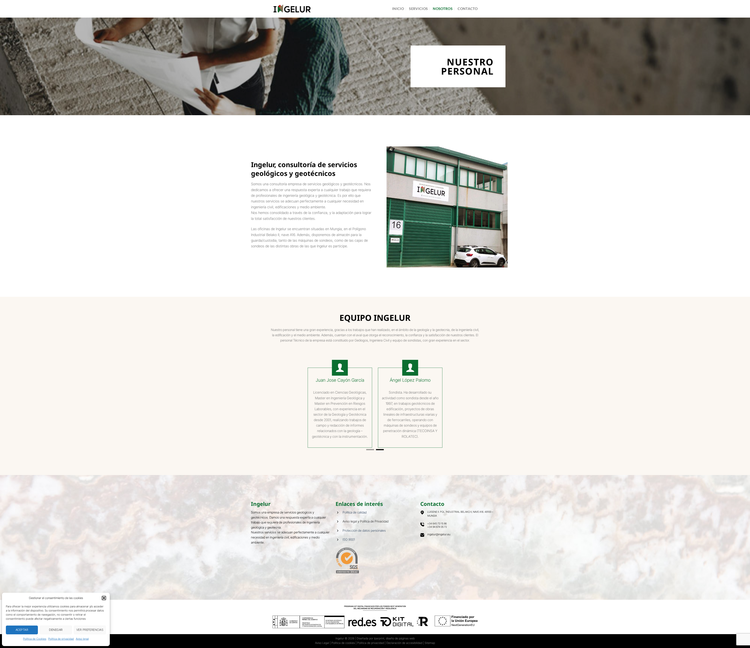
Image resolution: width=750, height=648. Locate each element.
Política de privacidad (61, 638)
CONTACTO (468, 9)
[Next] (501, 401)
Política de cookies (343, 632)
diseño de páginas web (400, 627)
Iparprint (379, 627)
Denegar (55, 630)
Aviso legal (82, 638)
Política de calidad (355, 501)
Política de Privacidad (374, 510)
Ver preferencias (89, 630)
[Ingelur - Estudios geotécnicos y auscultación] (292, 8)
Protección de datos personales (364, 519)
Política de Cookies (34, 638)
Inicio (398, 9)
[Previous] (248, 401)
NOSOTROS (443, 9)
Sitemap (430, 632)
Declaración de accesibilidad (404, 632)
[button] (104, 598)
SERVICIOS (418, 9)
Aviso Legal (322, 632)
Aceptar (22, 630)
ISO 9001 (349, 528)
